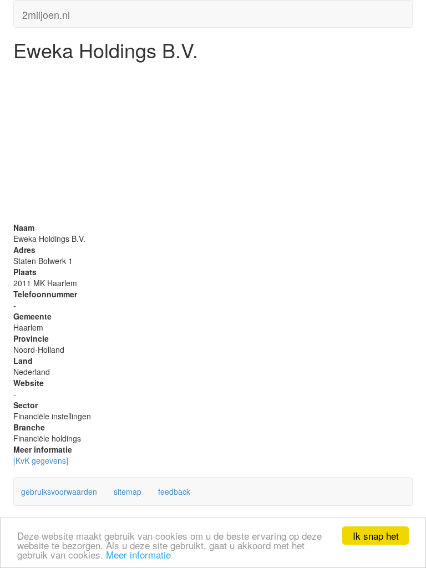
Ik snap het (376, 535)
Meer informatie (138, 554)
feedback (174, 491)
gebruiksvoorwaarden (59, 491)
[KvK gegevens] (40, 460)
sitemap (127, 491)
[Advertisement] (213, 144)
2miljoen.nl (46, 12)
